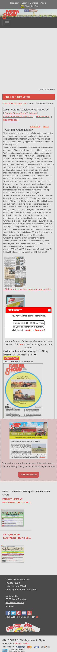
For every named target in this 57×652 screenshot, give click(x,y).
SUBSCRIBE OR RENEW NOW (28, 323)
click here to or (28, 330)
